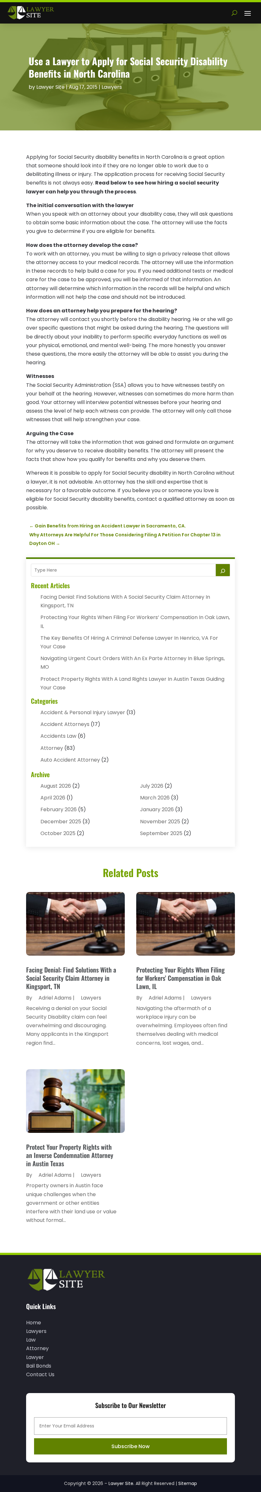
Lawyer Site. (121, 1483)
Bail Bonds (38, 1366)
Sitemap (187, 1483)
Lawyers (112, 87)
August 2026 (55, 786)
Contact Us (40, 1374)
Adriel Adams (55, 997)
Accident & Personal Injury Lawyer (82, 712)
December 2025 (60, 821)
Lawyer (35, 1357)
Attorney (51, 748)
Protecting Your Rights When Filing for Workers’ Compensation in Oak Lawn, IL (180, 978)
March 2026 (155, 797)
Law (31, 1339)
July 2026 (151, 786)
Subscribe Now (130, 1446)
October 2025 (57, 833)
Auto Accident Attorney (70, 759)
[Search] (222, 570)
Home (33, 1322)
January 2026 (157, 809)
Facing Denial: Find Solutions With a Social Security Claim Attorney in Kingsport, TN (71, 978)
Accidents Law (58, 736)
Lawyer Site (50, 87)
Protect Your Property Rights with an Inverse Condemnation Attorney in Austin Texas (69, 1155)
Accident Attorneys (64, 724)
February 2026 (58, 809)
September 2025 (161, 833)
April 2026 (52, 797)
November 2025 (160, 821)
